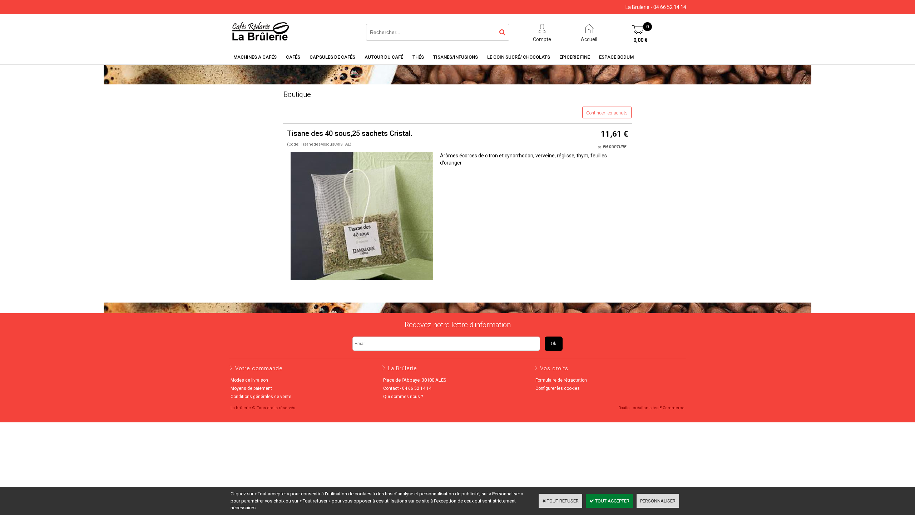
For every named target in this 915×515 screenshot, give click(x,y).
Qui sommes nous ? (403, 396)
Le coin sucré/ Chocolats (518, 57)
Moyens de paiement (251, 388)
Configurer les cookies (557, 388)
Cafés (293, 57)
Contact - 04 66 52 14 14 (407, 388)
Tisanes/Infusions (455, 57)
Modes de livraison (249, 380)
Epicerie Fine (574, 57)
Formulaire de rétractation (561, 380)
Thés (418, 57)
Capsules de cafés (332, 57)
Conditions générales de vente (261, 396)
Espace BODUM (616, 57)
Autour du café (384, 57)
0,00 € (640, 40)
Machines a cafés (255, 57)
